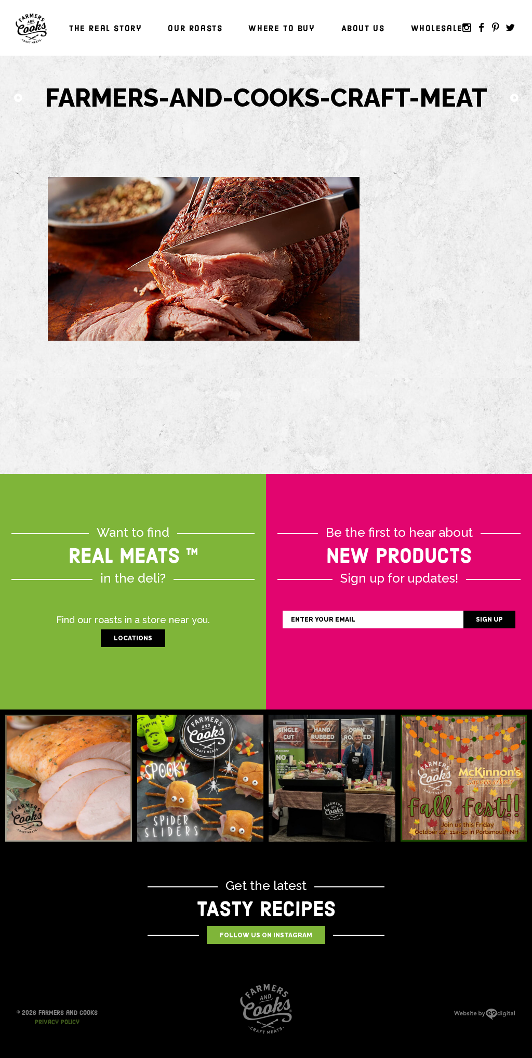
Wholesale (437, 28)
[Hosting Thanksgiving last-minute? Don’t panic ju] (68, 778)
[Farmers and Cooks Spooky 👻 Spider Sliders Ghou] (200, 778)
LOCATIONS (133, 638)
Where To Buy (281, 28)
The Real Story (105, 28)
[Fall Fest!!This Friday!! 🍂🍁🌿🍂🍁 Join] (464, 778)
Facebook (481, 28)
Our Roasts (195, 28)
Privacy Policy (57, 1022)
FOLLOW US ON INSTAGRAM (266, 935)
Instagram (466, 28)
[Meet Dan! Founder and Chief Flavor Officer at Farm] (332, 778)
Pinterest (495, 28)
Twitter (510, 28)
